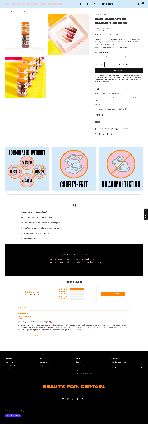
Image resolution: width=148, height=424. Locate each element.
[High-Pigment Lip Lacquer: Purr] (106, 56)
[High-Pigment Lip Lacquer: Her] (125, 56)
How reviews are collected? (28, 336)
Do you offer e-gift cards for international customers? (41, 228)
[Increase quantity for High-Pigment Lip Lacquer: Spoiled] (101, 64)
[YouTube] (79, 399)
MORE (78, 358)
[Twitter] (69, 399)
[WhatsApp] (108, 134)
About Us (78, 362)
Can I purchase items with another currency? (37, 217)
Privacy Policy (9, 368)
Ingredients (99, 121)
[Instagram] (74, 399)
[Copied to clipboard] (112, 134)
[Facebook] (96, 134)
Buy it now (118, 70)
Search (78, 368)
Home (6, 11)
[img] (23, 313)
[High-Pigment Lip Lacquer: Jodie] (116, 56)
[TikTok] (83, 398)
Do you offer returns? (29, 239)
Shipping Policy (10, 365)
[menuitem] (81, 4)
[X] (100, 134)
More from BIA (80, 365)
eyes (95, 4)
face (88, 4)
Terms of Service (10, 371)
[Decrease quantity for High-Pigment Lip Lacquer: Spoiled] (96, 64)
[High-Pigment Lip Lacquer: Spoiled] (97, 56)
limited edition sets (107, 4)
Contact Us (43, 362)
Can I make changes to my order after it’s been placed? (41, 223)
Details (98, 88)
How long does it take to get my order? (35, 233)
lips (81, 4)
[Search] (138, 4)
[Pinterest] (104, 134)
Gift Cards (79, 371)
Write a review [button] (113, 293)
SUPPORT (44, 358)
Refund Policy (9, 362)
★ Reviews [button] (146, 214)
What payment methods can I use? (34, 212)
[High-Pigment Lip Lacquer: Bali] (101, 56)
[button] (63, 289)
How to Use (99, 115)
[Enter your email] (141, 367)
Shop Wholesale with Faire (84, 374)
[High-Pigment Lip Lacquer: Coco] (120, 56)
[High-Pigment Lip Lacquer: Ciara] (111, 56)
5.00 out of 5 (40, 292)
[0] (141, 4)
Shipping (97, 28)
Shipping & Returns (46, 365)
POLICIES (8, 358)
